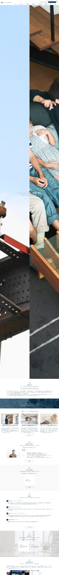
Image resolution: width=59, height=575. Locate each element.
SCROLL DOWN (29, 377)
